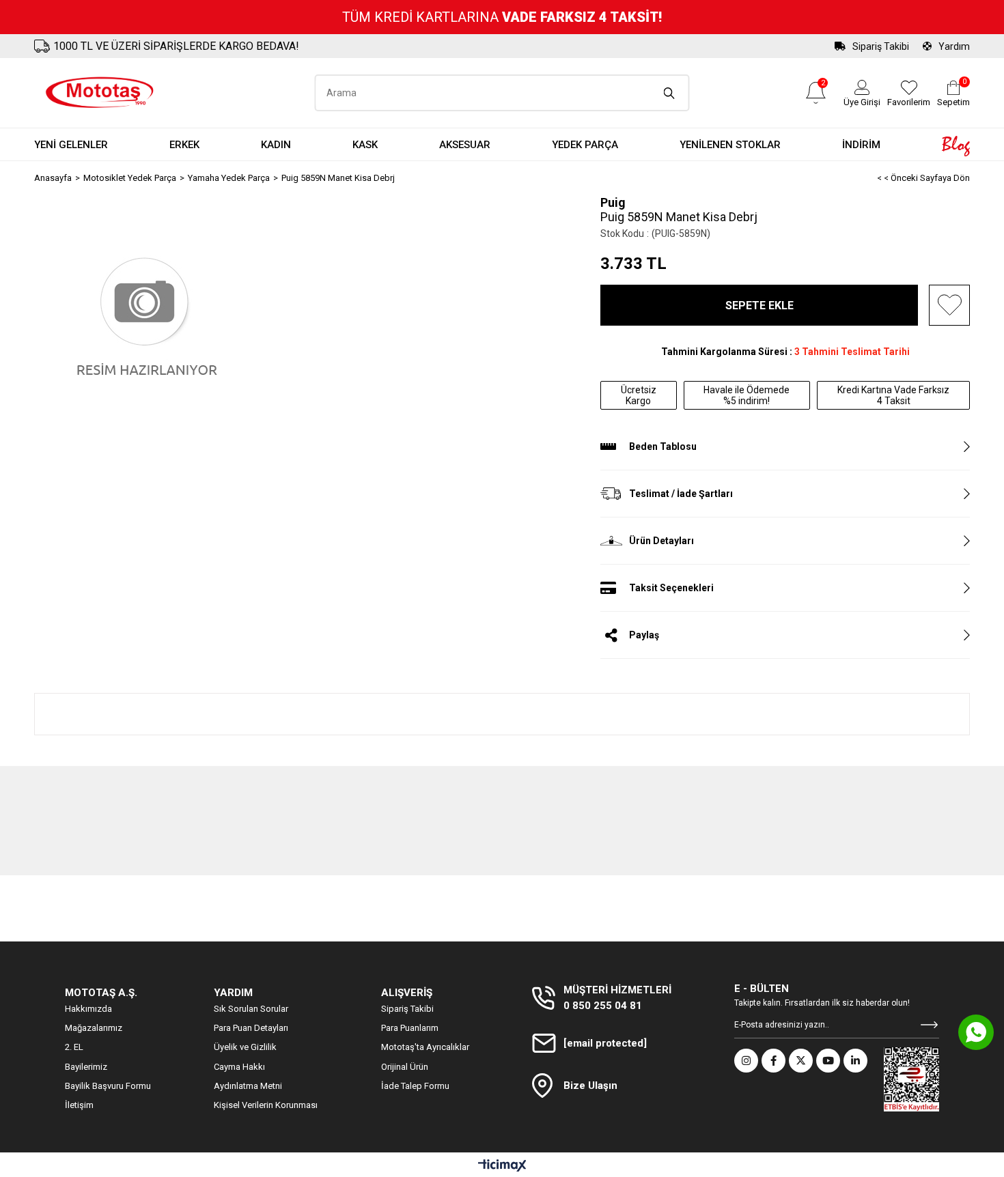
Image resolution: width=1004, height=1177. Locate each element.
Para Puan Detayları (251, 1028)
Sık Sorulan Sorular (251, 1009)
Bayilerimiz (86, 1067)
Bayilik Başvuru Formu (108, 1086)
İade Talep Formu (415, 1086)
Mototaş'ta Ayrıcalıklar (425, 1047)
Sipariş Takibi (880, 46)
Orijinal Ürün (404, 1067)
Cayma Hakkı (239, 1067)
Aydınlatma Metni (248, 1086)
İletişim (79, 1105)
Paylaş (644, 634)
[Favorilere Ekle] (949, 305)
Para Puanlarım (409, 1028)
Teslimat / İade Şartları (681, 493)
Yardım (954, 46)
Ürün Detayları (661, 540)
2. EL (74, 1047)
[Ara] (669, 93)
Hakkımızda (88, 1009)
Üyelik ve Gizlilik (245, 1047)
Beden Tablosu (663, 446)
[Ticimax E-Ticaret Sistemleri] (502, 1166)
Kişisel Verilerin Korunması (266, 1105)
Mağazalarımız (93, 1028)
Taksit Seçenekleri (671, 587)
